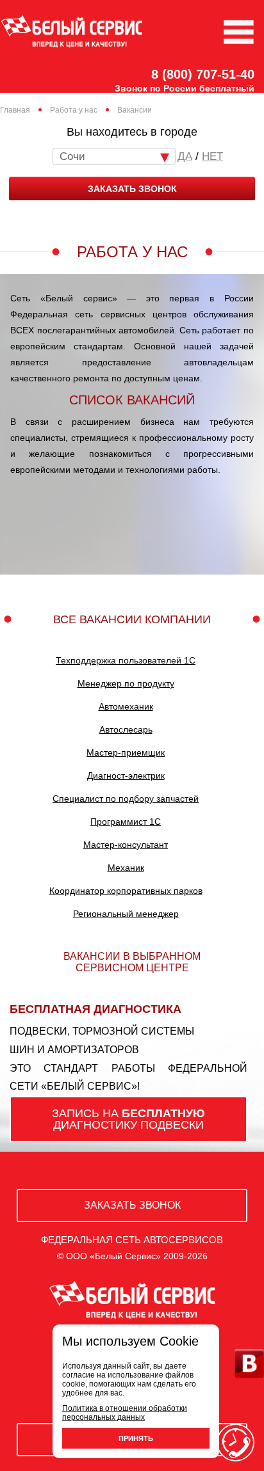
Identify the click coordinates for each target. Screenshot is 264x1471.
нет (212, 156)
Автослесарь (126, 729)
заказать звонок (132, 189)
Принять (136, 1438)
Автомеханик (126, 706)
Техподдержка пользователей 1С (125, 660)
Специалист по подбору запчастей (126, 798)
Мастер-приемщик (126, 752)
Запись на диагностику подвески (128, 1119)
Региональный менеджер (126, 914)
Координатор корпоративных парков (125, 891)
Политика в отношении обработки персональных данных (124, 1413)
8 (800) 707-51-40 (202, 74)
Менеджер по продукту (126, 683)
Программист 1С (125, 821)
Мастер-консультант (125, 844)
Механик (126, 868)
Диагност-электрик (126, 775)
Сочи (72, 156)
